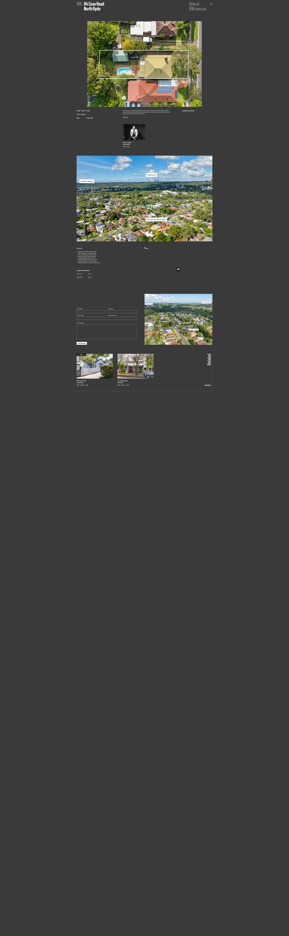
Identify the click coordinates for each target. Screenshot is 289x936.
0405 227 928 (126, 146)
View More (208, 385)
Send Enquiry (82, 343)
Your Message (80, 323)
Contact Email (80, 315)
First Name (79, 308)
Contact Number (112, 315)
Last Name (110, 308)
